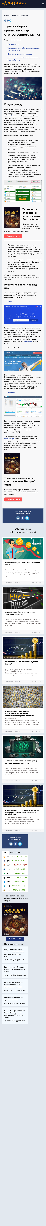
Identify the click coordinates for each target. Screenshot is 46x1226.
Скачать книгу (13, 236)
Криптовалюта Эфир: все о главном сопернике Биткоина (20, 613)
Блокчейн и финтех (20, 16)
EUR (11, 853)
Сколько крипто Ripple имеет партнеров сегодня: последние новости (22, 762)
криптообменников (12, 116)
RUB (18, 853)
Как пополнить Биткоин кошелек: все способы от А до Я (14, 969)
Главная (7, 16)
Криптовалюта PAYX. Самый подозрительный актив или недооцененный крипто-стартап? (19, 713)
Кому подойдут (13, 44)
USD (5, 853)
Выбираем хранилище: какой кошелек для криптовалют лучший (13, 984)
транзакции (27, 341)
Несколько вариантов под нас (19, 54)
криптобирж (9, 439)
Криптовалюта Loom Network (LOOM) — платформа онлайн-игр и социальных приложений (22, 812)
